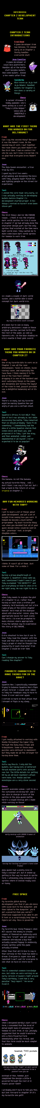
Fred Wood (19, 41)
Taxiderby (19, 80)
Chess (23, 97)
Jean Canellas (19, 59)
